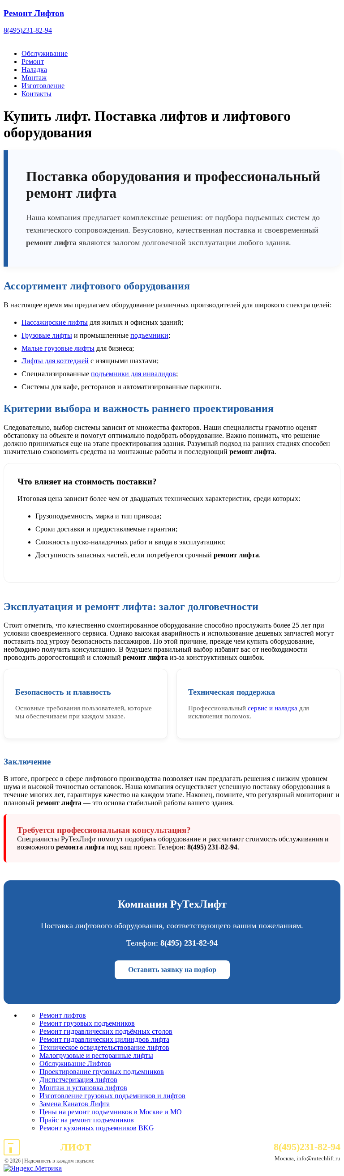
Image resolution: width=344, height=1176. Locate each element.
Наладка (34, 69)
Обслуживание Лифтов (75, 1063)
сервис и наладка (272, 708)
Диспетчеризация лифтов (78, 1079)
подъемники (149, 335)
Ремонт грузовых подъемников (87, 1023)
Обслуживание (45, 53)
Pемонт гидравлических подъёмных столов (105, 1031)
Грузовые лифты (47, 335)
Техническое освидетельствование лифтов (104, 1047)
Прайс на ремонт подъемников (86, 1120)
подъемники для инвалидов (133, 374)
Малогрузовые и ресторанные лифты (96, 1055)
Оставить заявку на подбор (172, 969)
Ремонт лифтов (62, 1015)
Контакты (37, 94)
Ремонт (33, 61)
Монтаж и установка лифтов (83, 1087)
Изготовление (43, 85)
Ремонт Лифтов (34, 13)
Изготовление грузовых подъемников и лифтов (112, 1096)
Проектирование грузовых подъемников (101, 1071)
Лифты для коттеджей (55, 361)
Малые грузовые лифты (58, 348)
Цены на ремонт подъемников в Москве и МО (110, 1112)
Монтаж (34, 77)
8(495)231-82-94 (28, 30)
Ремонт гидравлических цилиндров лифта (104, 1039)
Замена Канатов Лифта (74, 1104)
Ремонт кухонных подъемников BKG (96, 1128)
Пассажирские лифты (55, 322)
